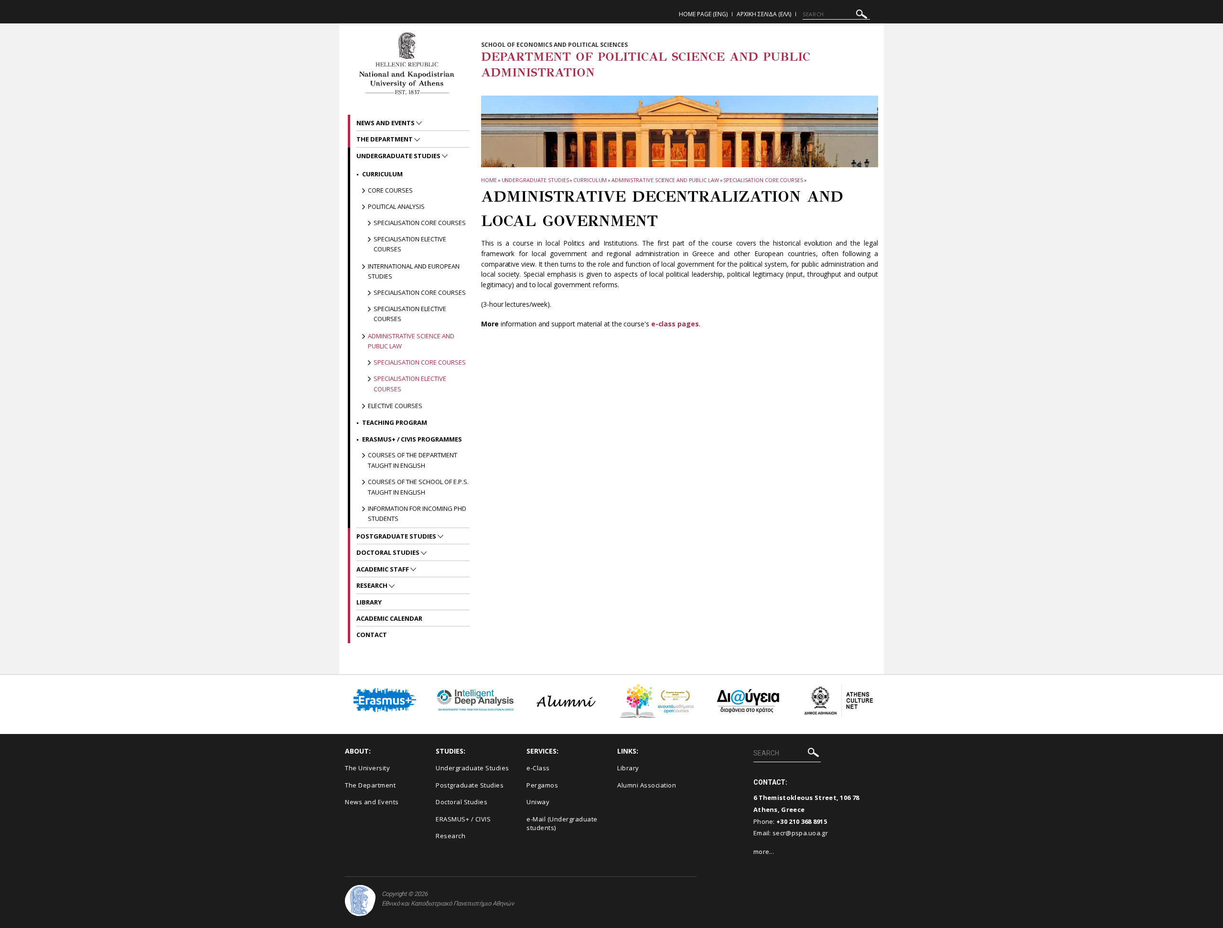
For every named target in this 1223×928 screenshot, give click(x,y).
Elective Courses (395, 405)
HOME (489, 179)
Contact (371, 634)
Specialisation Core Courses (763, 179)
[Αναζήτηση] (861, 15)
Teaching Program (394, 422)
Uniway (537, 802)
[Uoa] (360, 900)
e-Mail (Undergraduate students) (562, 823)
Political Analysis (396, 206)
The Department (385, 139)
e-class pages (675, 323)
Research (372, 585)
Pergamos (542, 785)
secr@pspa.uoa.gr (800, 833)
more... (763, 851)
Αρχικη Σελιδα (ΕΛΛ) (764, 14)
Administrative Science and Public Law (665, 179)
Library (369, 602)
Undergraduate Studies (535, 179)
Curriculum (590, 179)
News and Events (386, 123)
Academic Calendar (389, 618)
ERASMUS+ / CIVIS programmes (412, 439)
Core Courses (390, 190)
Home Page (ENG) (703, 14)
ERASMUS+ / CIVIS (463, 819)
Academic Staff (383, 569)
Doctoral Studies (388, 552)
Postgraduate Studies (397, 536)
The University (367, 768)
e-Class (538, 768)
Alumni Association (646, 785)
